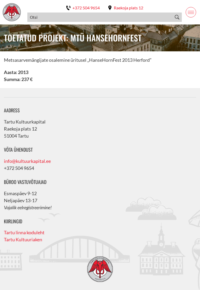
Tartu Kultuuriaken (23, 239)
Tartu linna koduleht (24, 232)
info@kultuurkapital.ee (27, 161)
